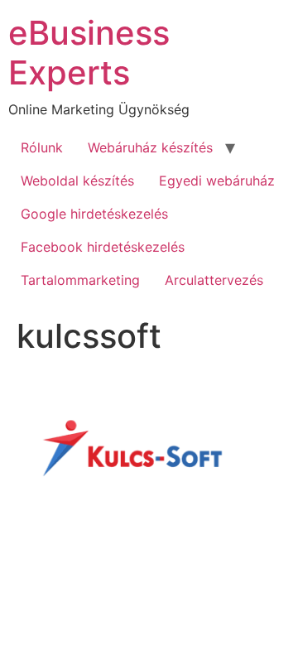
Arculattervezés (214, 280)
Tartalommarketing (80, 280)
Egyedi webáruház (217, 180)
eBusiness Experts (89, 52)
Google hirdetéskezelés (94, 213)
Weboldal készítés (77, 180)
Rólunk (42, 147)
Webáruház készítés (150, 147)
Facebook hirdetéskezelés (103, 247)
